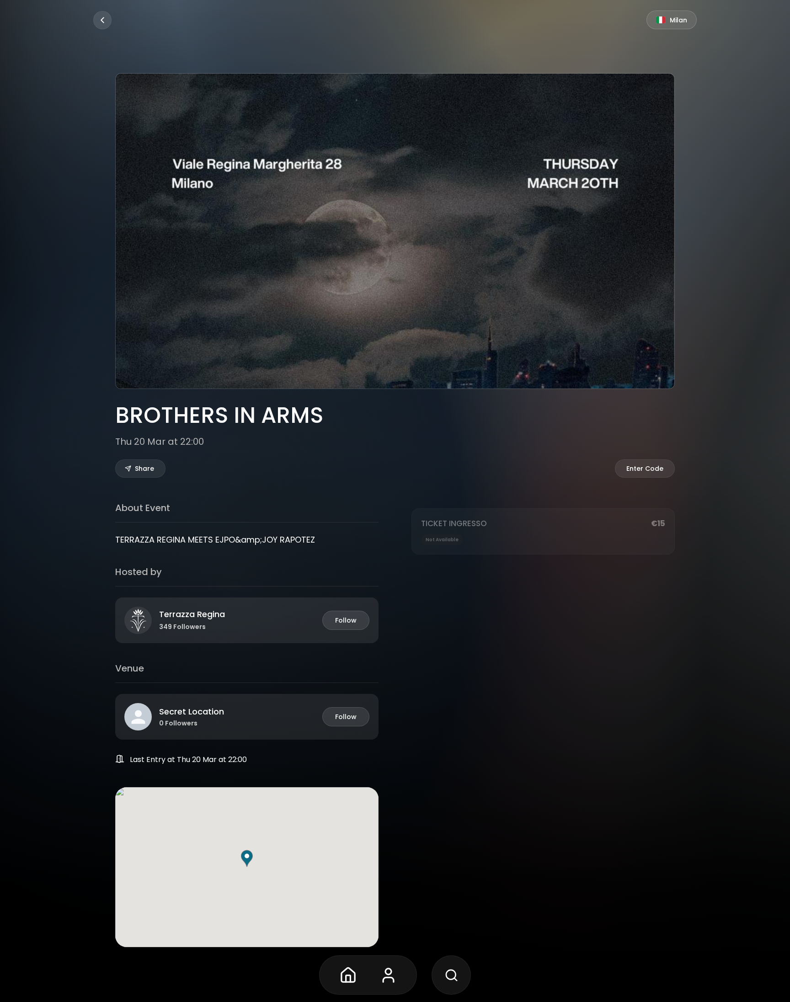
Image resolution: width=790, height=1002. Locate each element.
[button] (247, 858)
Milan (678, 20)
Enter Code (644, 468)
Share (144, 468)
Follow (346, 620)
